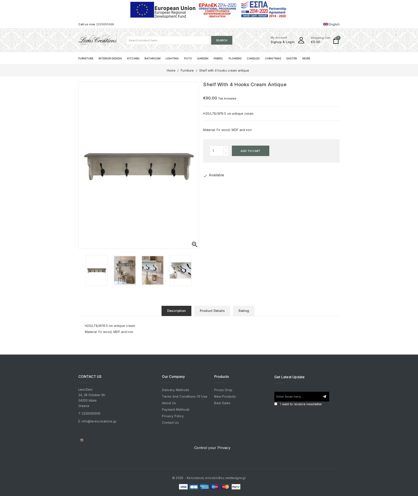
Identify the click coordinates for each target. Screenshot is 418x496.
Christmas (273, 58)
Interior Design (110, 58)
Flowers (235, 58)
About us (169, 403)
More (306, 58)
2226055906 (105, 24)
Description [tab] (176, 311)
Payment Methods (176, 409)
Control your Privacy (212, 448)
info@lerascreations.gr (99, 421)
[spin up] (226, 148)
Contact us (170, 422)
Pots (188, 58)
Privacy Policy (173, 416)
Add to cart (250, 151)
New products (225, 396)
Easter (292, 58)
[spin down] (226, 153)
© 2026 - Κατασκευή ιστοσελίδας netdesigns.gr (209, 478)
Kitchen (133, 58)
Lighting (172, 58)
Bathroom (152, 58)
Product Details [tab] (212, 311)
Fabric (218, 58)
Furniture (85, 58)
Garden (202, 58)
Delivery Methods (175, 390)
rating (244, 311)
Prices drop (223, 390)
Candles (253, 58)
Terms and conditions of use (184, 396)
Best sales (222, 403)
